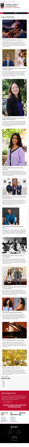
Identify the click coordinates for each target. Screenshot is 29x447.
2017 (3, 386)
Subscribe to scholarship (4, 376)
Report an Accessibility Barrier (18, 432)
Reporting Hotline (19, 433)
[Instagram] (13, 437)
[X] (12, 437)
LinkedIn (20, 415)
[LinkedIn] (17, 437)
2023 (4, 385)
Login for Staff (3, 421)
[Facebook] (11, 437)
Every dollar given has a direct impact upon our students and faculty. (14, 406)
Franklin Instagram (24, 413)
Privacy (19, 431)
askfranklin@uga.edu (13, 417)
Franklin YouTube (22, 413)
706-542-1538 (3, 417)
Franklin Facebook (20, 413)
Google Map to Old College (4, 420)
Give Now (15, 13)
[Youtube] (16, 437)
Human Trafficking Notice (10, 433)
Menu (2, 13)
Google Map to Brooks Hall (14, 421)
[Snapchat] (15, 437)
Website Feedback (10, 432)
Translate (13, 1)
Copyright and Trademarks (10, 431)
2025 (4, 382)
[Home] (14, 7)
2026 (4, 381)
